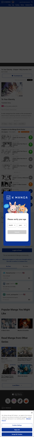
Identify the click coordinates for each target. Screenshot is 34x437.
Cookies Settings (17, 425)
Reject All (17, 430)
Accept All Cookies (17, 434)
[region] (17, 423)
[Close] (32, 413)
